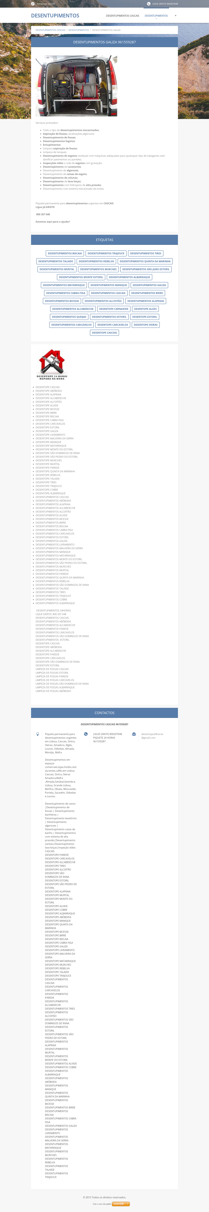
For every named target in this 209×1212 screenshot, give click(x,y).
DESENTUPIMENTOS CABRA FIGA (65, 293)
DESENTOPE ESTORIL (144, 317)
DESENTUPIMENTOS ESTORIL (109, 317)
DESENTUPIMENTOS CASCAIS (122, 15)
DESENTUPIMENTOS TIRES (145, 253)
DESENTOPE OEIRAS (146, 324)
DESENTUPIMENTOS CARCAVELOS (71, 324)
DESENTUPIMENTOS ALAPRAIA (145, 301)
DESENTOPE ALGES (145, 309)
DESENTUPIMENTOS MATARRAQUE (64, 285)
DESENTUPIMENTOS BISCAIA (65, 253)
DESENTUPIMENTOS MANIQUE (109, 285)
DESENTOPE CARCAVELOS (112, 324)
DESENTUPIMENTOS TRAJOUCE (106, 253)
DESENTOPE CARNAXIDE (113, 309)
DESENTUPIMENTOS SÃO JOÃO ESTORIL (146, 269)
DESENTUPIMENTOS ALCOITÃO (103, 301)
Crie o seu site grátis (102, 1204)
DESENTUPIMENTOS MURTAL (57, 269)
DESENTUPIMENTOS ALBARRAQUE (129, 277)
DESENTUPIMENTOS (156, 15)
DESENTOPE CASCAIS (104, 332)
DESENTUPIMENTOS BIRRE (147, 293)
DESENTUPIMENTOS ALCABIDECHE (72, 309)
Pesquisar (33, 3)
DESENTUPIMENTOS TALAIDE (55, 261)
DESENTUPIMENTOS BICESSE (62, 301)
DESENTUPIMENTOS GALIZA (149, 285)
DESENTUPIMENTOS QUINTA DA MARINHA (145, 261)
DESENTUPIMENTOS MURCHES (98, 269)
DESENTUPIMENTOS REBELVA (96, 261)
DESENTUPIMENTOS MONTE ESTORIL (81, 277)
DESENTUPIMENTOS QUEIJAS (69, 317)
